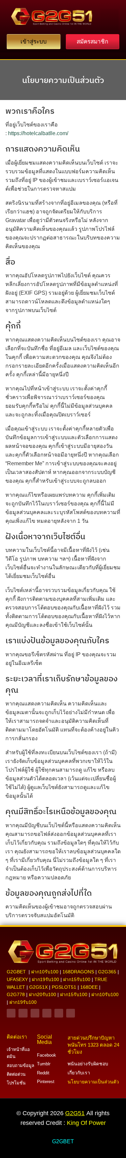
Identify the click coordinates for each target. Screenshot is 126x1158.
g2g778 (16, 994)
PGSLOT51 (64, 987)
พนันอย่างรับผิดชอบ (88, 1063)
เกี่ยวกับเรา (79, 1072)
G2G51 (75, 1113)
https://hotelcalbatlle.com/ (38, 133)
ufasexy (17, 979)
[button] (109, 20)
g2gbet (16, 971)
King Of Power (86, 1123)
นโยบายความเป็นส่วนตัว (63, 80)
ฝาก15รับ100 (76, 979)
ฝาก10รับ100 (44, 971)
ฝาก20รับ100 (42, 994)
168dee (89, 987)
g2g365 (107, 971)
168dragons (78, 971)
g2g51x (38, 987)
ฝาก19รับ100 (45, 979)
